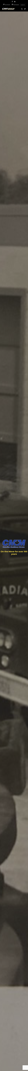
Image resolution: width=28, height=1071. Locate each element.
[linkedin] (14, 1)
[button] (25, 9)
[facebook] (12, 1)
